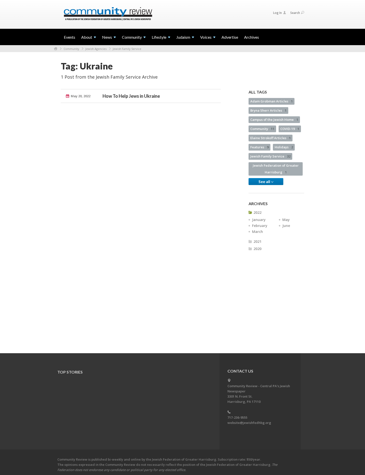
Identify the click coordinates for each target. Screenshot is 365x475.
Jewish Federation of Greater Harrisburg (276, 168)
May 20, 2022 (80, 96)
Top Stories (70, 372)
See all (264, 181)
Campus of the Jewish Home (274, 119)
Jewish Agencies (96, 49)
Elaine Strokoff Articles (270, 138)
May (286, 219)
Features (259, 147)
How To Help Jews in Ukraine (131, 96)
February (259, 225)
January (259, 219)
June (286, 225)
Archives (251, 37)
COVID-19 (289, 129)
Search (295, 13)
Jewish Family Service (127, 49)
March (257, 231)
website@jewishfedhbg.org (249, 422)
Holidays (284, 147)
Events (69, 37)
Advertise (229, 37)
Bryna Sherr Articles (268, 110)
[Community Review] (108, 14)
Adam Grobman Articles (271, 101)
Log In (277, 13)
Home (55, 48)
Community (71, 49)
